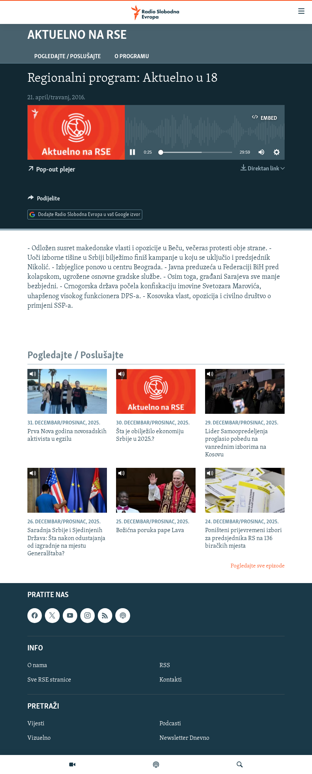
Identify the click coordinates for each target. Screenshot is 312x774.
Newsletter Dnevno (184, 739)
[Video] (72, 764)
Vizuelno (39, 739)
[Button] (44, 200)
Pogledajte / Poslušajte (67, 57)
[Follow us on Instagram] (87, 616)
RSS (164, 666)
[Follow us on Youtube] (70, 616)
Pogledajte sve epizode (258, 566)
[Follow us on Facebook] (34, 616)
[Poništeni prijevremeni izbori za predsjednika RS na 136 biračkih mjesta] (245, 490)
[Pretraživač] (239, 764)
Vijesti (36, 724)
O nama (37, 666)
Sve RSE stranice (49, 680)
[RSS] (105, 616)
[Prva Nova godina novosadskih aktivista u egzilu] (67, 391)
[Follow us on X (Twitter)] (52, 616)
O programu (132, 57)
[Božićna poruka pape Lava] (156, 490)
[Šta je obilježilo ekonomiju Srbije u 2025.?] (156, 391)
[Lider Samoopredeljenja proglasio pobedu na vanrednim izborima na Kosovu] (245, 391)
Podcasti (170, 724)
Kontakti (170, 680)
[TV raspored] (122, 616)
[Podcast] (156, 764)
